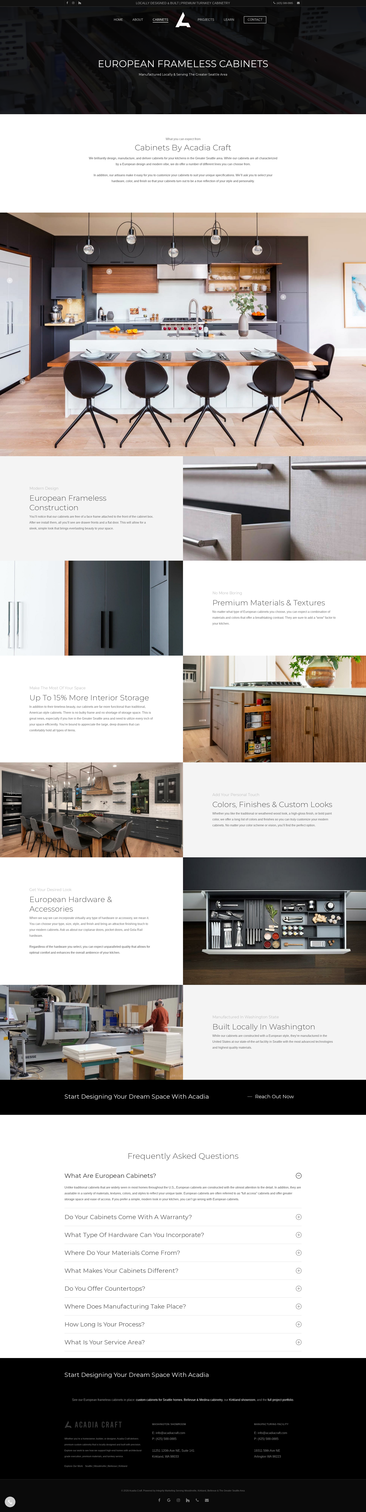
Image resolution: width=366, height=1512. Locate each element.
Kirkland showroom (242, 1399)
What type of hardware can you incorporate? (134, 1235)
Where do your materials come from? (122, 1252)
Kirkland (123, 1466)
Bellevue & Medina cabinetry (203, 1399)
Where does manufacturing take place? (125, 1306)
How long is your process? (104, 1324)
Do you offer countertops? (104, 1288)
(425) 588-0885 (166, 1438)
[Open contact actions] (10, 1502)
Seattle (88, 1466)
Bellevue (112, 1466)
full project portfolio (280, 1399)
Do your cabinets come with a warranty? (128, 1217)
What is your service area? (104, 1342)
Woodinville (100, 1466)
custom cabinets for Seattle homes (159, 1399)
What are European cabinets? (110, 1175)
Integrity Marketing (165, 1490)
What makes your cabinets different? (121, 1270)
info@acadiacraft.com (170, 1433)
